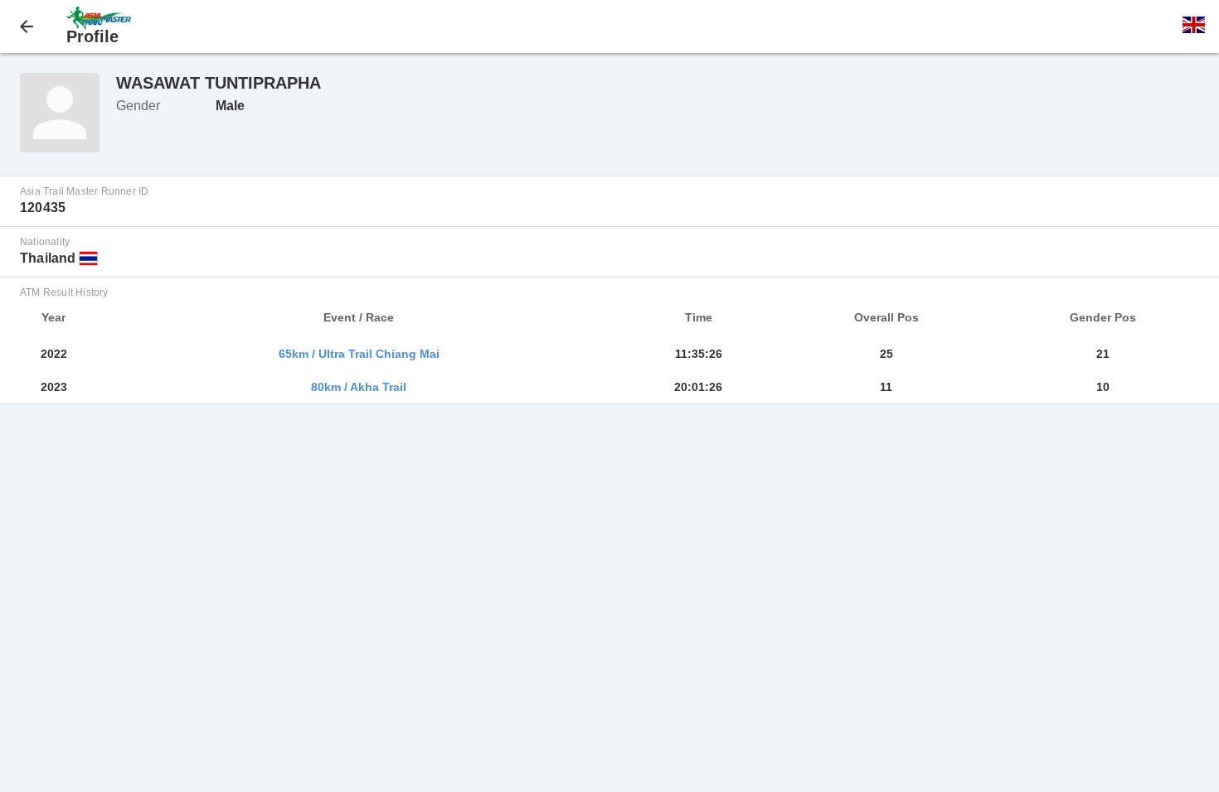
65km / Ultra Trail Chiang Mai (359, 353)
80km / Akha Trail (358, 387)
